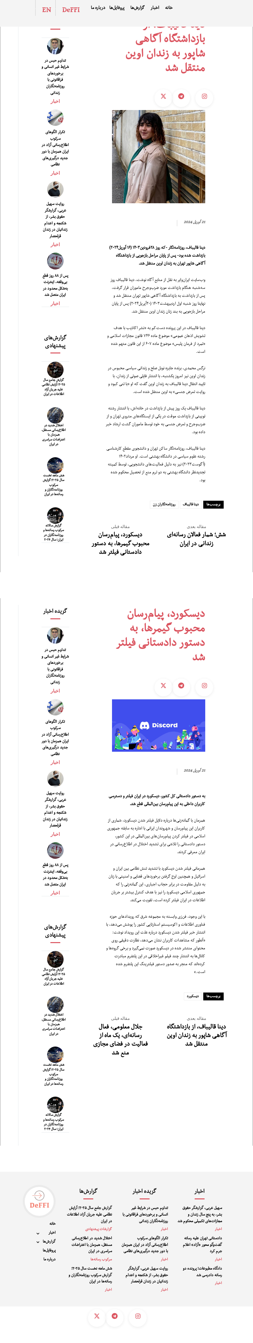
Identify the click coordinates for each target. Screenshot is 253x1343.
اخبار (55, 101)
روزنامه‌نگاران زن (164, 505)
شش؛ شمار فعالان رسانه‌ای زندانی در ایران (196, 540)
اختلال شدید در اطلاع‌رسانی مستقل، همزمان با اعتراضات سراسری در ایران (54, 435)
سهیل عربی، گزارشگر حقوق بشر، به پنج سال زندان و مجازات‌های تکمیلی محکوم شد (200, 1215)
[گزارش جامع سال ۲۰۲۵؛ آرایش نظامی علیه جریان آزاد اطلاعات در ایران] (55, 370)
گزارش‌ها (88, 1192)
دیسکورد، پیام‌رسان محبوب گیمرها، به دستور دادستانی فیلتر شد (121, 544)
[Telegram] (181, 98)
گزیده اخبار (144, 1192)
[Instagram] (204, 98)
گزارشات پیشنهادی (98, 1229)
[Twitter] (163, 98)
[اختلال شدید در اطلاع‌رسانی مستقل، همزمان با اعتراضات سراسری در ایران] (55, 415)
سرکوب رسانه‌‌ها (101, 1260)
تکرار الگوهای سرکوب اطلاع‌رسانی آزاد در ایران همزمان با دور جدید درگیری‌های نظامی (145, 1245)
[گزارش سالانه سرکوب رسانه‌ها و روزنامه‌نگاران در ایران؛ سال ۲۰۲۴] (55, 515)
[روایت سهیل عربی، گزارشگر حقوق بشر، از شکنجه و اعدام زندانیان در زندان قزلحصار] (55, 189)
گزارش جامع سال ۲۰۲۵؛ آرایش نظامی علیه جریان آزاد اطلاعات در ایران (89, 1215)
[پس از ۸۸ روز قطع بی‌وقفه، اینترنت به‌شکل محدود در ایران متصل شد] (55, 261)
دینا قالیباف (191, 505)
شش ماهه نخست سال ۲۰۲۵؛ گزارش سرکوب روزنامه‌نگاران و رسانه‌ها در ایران (53, 485)
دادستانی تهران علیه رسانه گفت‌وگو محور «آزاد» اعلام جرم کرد (202, 1245)
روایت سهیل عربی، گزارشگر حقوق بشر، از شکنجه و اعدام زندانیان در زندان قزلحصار (147, 1275)
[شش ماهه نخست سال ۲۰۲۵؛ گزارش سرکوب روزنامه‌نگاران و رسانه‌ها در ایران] (55, 465)
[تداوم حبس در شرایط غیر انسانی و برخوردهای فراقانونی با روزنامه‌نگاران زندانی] (55, 46)
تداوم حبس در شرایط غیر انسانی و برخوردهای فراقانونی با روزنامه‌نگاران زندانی (145, 1215)
